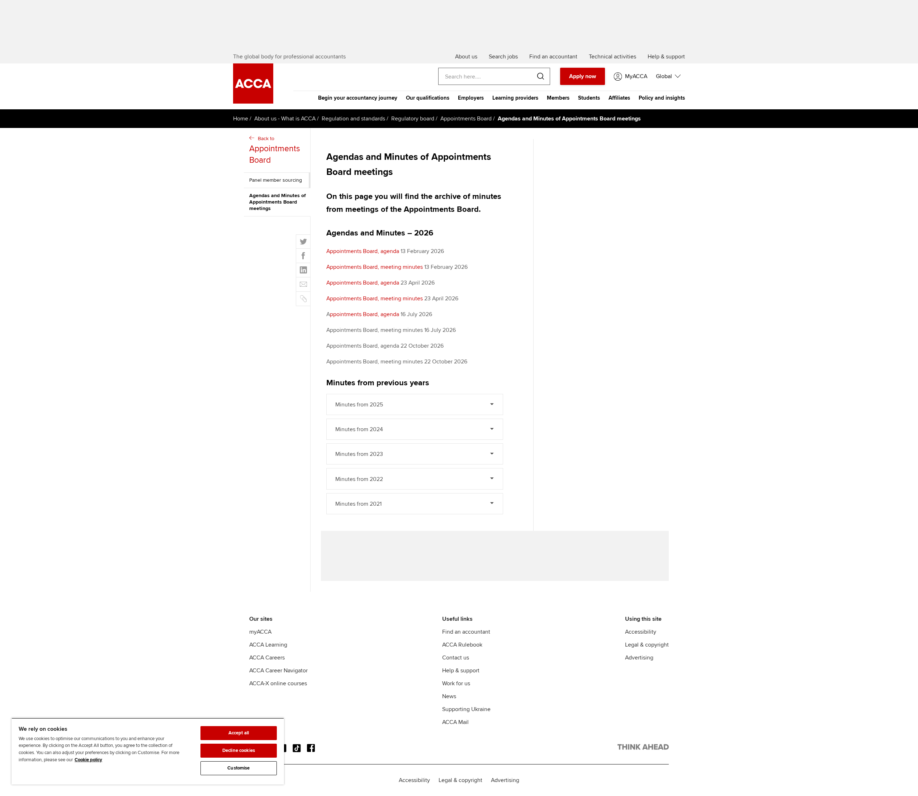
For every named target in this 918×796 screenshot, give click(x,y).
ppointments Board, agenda (364, 314)
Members (558, 98)
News (449, 696)
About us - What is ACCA (285, 118)
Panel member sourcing (275, 180)
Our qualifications (427, 98)
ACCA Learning (268, 644)
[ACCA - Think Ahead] (643, 748)
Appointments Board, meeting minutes (374, 267)
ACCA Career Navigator (278, 670)
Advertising (639, 657)
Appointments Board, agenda (362, 251)
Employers (471, 98)
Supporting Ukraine (466, 709)
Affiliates (619, 98)
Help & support (460, 670)
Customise (238, 768)
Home (240, 118)
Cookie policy (88, 760)
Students (589, 98)
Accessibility (640, 631)
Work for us (456, 683)
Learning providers (515, 98)
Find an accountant (466, 631)
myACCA (260, 631)
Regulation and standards (353, 118)
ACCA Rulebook (462, 644)
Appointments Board (466, 118)
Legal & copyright (647, 644)
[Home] (253, 101)
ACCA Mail (455, 722)
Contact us (455, 657)
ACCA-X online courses (278, 683)
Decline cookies (238, 750)
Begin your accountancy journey (357, 98)
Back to (274, 150)
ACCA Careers (267, 657)
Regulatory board (412, 118)
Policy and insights (662, 98)
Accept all (238, 733)
